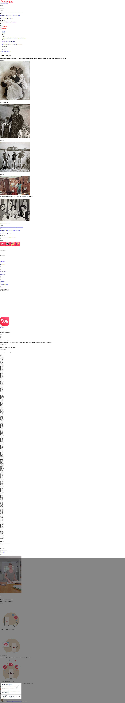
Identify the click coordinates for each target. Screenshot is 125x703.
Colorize (7, 3)
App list (1, 3)
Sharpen (4, 3)
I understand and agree (4, 700)
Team (4, 18)
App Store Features (17, 15)
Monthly (5, 349)
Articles (7, 15)
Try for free (2, 8)
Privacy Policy (2, 264)
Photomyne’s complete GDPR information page (14, 701)
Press (6, 18)
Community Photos (11, 15)
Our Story (1, 18)
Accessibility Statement (4, 284)
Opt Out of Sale (2, 274)
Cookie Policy (2, 281)
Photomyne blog (2, 15)
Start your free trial (3, 344)
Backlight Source (20, 227)
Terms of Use (2, 261)
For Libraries (10, 227)
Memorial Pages (5, 227)
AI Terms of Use (3, 271)
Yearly (2, 349)
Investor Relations (10, 18)
